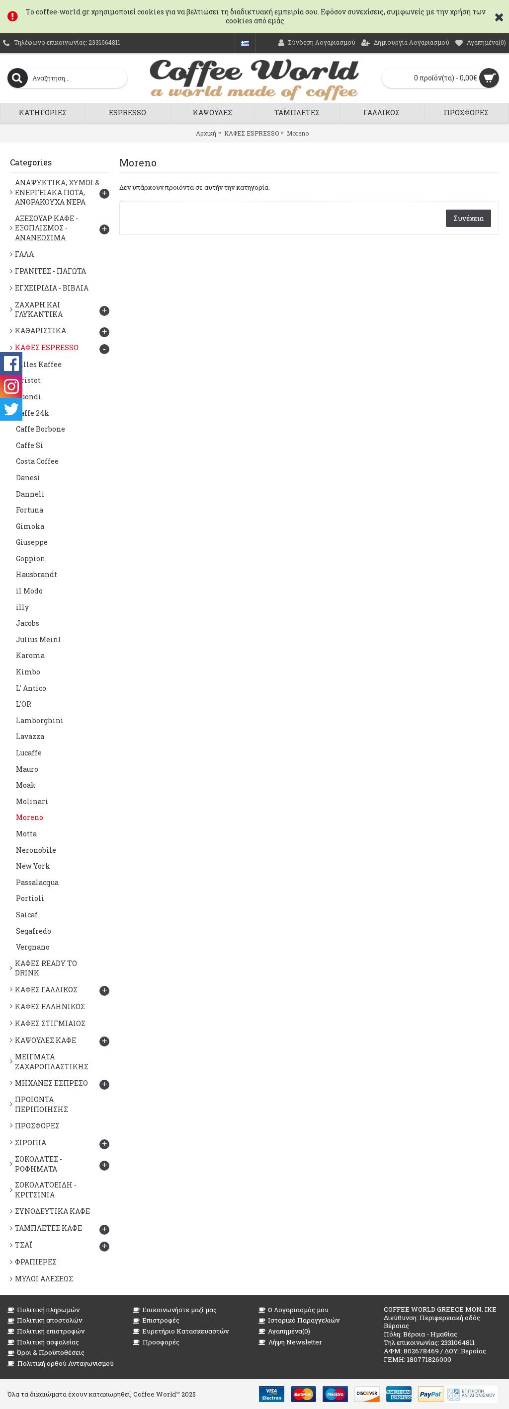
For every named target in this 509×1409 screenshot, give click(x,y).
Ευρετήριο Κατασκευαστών (185, 1331)
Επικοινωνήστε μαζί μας (179, 1309)
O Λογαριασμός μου (298, 1309)
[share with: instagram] (11, 386)
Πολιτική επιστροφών (51, 1331)
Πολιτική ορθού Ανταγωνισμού (65, 1363)
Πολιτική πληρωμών (48, 1309)
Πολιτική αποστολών (49, 1320)
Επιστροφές (160, 1320)
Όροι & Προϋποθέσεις (51, 1352)
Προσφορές (161, 1341)
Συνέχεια (468, 218)
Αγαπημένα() (289, 1331)
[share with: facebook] (11, 363)
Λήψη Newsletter (295, 1341)
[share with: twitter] (11, 409)
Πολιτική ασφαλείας (48, 1341)
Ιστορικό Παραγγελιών (303, 1320)
